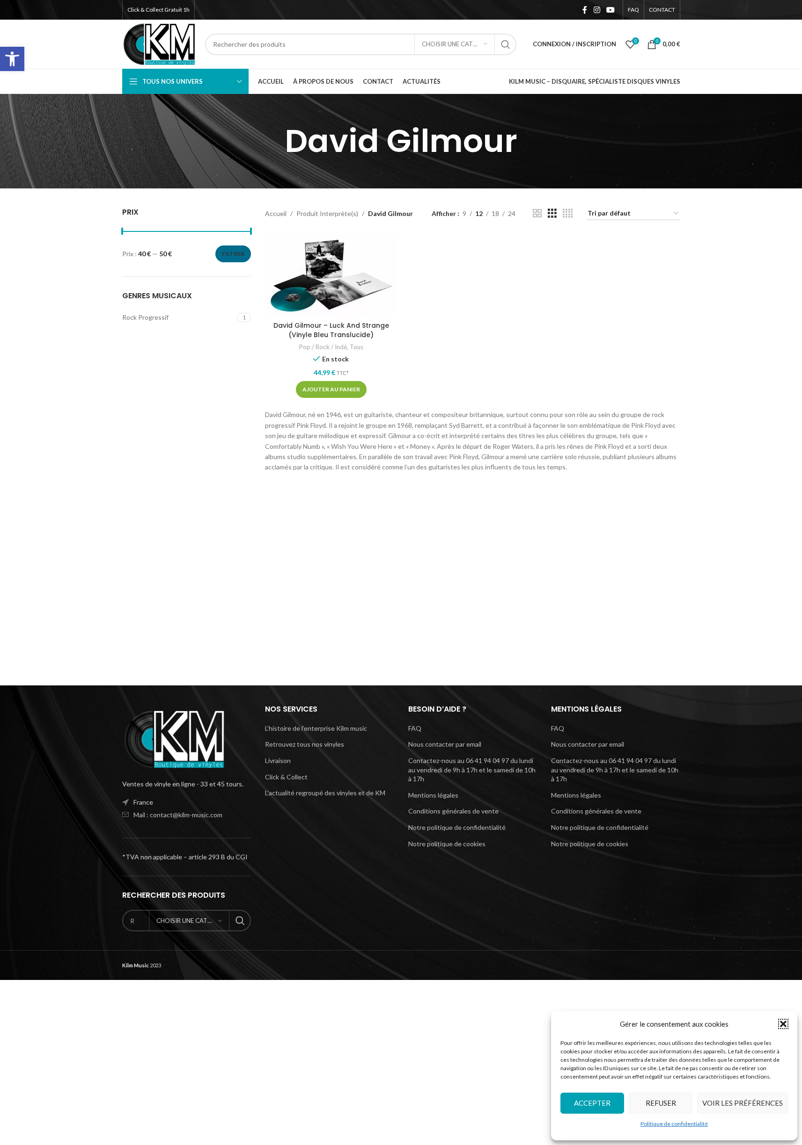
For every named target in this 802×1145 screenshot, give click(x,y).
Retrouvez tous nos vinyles (304, 744)
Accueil (276, 213)
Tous (356, 347)
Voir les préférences (742, 1103)
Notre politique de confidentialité (457, 827)
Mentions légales (433, 795)
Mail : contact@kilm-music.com (177, 815)
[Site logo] (159, 43)
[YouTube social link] (610, 10)
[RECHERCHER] (505, 44)
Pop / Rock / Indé (323, 347)
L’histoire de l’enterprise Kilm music (316, 728)
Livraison (278, 760)
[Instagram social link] (596, 10)
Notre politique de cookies (447, 844)
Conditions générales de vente (453, 811)
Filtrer (233, 253)
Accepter (592, 1103)
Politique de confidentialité (674, 1123)
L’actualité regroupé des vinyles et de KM (325, 793)
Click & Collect (286, 777)
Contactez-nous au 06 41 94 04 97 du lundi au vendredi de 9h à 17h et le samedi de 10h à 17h (472, 769)
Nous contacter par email (444, 744)
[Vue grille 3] (552, 213)
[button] (12, 59)
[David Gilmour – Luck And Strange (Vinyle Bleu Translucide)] (331, 275)
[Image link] (173, 738)
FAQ (414, 728)
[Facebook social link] (584, 10)
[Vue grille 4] (568, 213)
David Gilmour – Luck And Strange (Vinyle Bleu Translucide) (331, 330)
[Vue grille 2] (537, 213)
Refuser (661, 1103)
